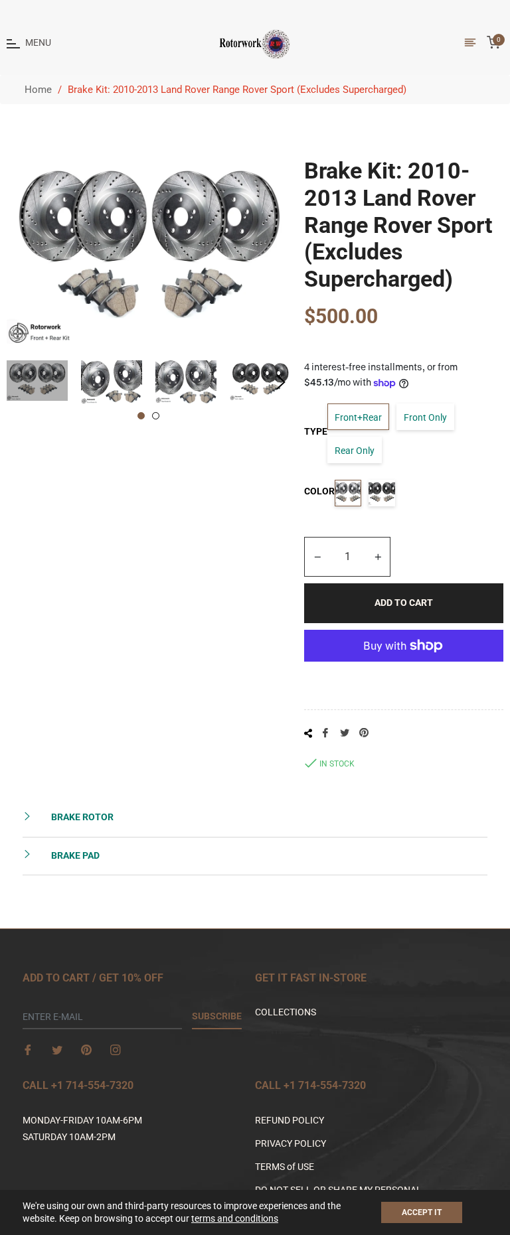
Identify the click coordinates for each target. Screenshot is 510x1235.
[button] (509, 1229)
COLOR (319, 491)
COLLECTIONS (285, 1012)
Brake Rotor (81, 817)
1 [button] (141, 415)
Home (38, 90)
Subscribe (217, 1016)
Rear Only (355, 450)
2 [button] (155, 415)
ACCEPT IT (422, 1212)
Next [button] (281, 382)
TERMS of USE (284, 1166)
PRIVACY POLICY (290, 1143)
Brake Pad (74, 855)
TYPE (315, 431)
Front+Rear (358, 417)
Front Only (425, 417)
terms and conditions (234, 1218)
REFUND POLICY (289, 1120)
